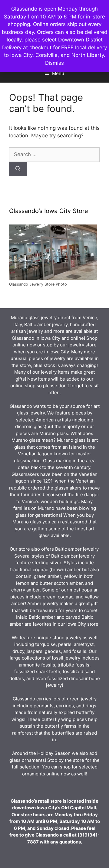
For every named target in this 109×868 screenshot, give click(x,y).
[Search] (18, 169)
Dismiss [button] (54, 63)
